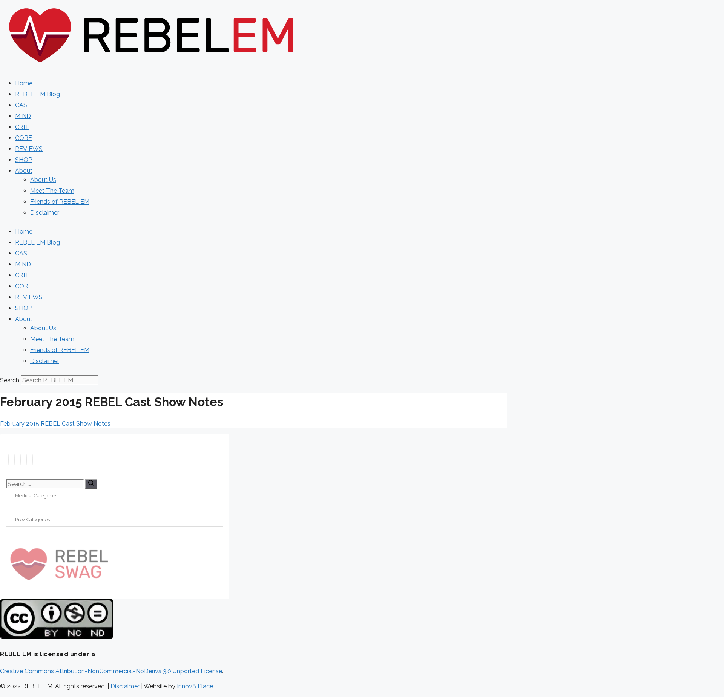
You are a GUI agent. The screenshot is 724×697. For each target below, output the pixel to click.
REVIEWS (29, 148)
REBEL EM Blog (37, 94)
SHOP (23, 159)
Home (23, 83)
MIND (23, 116)
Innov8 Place (195, 686)
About (23, 170)
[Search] (91, 484)
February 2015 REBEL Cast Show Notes (55, 423)
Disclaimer (44, 212)
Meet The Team (52, 190)
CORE (23, 138)
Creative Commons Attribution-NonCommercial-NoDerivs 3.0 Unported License (111, 671)
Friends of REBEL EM (59, 201)
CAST (23, 105)
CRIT (22, 127)
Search (9, 380)
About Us (43, 179)
